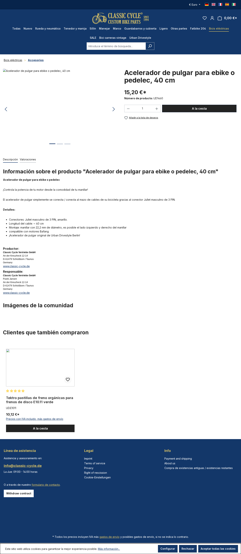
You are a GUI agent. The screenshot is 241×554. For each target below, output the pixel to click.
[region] (120, 387)
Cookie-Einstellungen (97, 477)
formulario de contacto (46, 484)
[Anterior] (6, 109)
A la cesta (199, 108)
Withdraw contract (18, 493)
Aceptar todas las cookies (218, 548)
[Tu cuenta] (212, 18)
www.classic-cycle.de (16, 266)
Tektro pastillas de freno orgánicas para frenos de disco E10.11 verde (39, 400)
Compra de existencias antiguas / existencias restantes (198, 468)
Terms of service (94, 463)
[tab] (10, 159)
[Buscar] (150, 46)
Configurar (167, 548)
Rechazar (188, 548)
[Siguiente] (114, 109)
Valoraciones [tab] (28, 159)
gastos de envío (109, 536)
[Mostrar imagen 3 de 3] (67, 147)
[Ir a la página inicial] (120, 18)
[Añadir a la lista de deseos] (68, 379)
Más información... (109, 548)
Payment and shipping (178, 458)
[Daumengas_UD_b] (60, 109)
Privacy (88, 468)
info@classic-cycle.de (23, 466)
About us (169, 463)
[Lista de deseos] (204, 18)
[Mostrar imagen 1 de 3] (52, 146)
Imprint (88, 458)
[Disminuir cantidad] (128, 108)
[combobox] (116, 46)
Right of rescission (95, 472)
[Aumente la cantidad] (157, 108)
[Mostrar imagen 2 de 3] (60, 147)
